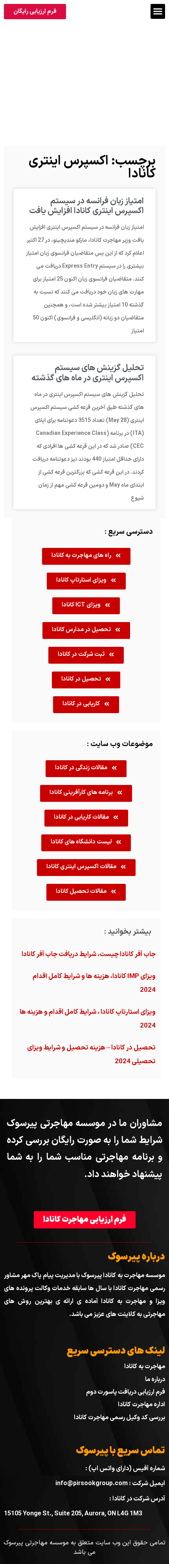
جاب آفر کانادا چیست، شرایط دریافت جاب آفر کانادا (89, 954)
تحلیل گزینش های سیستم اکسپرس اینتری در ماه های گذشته (87, 373)
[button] (158, 11)
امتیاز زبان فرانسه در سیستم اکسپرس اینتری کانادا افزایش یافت (86, 206)
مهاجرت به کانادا (144, 1366)
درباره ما (155, 1379)
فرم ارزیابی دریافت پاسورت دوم (125, 1392)
